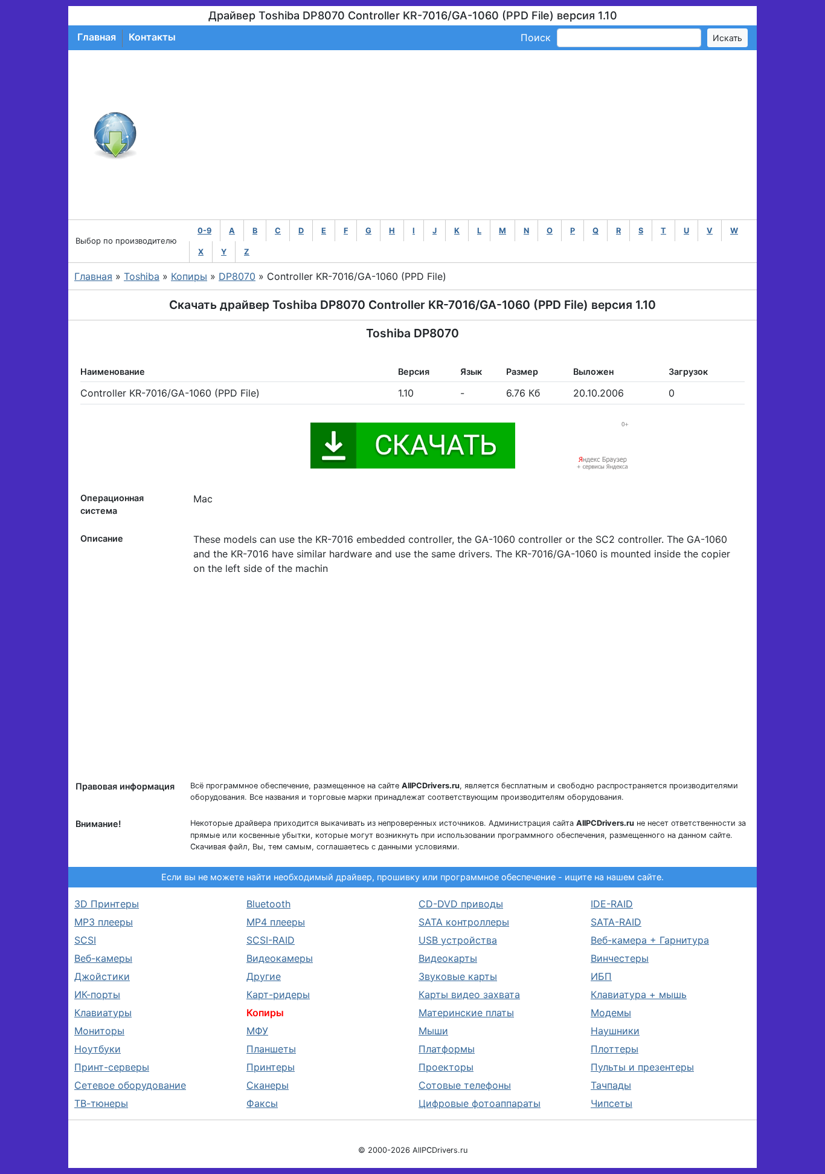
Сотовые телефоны (465, 1085)
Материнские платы (466, 1013)
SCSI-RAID (270, 940)
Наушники (615, 1031)
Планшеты (271, 1049)
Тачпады (611, 1085)
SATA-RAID (616, 922)
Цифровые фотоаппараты (480, 1103)
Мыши (433, 1031)
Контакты (152, 37)
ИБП (601, 976)
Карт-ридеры (278, 994)
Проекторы (446, 1067)
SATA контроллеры (464, 922)
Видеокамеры (279, 958)
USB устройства (458, 940)
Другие (263, 976)
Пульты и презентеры (642, 1067)
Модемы (611, 1013)
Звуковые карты (458, 976)
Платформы (447, 1049)
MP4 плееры (275, 922)
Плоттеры (614, 1049)
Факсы (262, 1103)
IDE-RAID (612, 904)
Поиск (536, 37)
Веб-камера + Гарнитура (650, 940)
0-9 (204, 230)
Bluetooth (268, 904)
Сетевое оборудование (130, 1085)
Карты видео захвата (469, 994)
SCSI (85, 940)
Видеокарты (448, 958)
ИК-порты (97, 994)
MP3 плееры (103, 922)
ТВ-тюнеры (101, 1103)
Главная (96, 37)
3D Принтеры (106, 904)
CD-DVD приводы (461, 904)
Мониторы (99, 1031)
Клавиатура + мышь (639, 994)
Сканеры (267, 1085)
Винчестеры (620, 958)
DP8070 (237, 276)
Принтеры (270, 1067)
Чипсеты (611, 1103)
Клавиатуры (103, 1013)
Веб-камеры (103, 958)
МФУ (257, 1031)
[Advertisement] (452, 134)
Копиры (189, 276)
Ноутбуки (97, 1049)
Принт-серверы (111, 1067)
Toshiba (141, 276)
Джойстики (102, 976)
